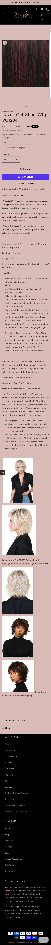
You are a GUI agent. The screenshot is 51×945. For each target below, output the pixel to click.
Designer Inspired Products (17, 793)
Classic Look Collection (15, 805)
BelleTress (9, 865)
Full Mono (9, 762)
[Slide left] (20, 106)
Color (4, 142)
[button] (36, 9)
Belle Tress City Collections (16, 811)
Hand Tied (9, 768)
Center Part (10, 750)
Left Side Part (11, 756)
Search (8, 744)
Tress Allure (10, 799)
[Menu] (3, 15)
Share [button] (7, 728)
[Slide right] (31, 106)
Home (7, 828)
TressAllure (9, 871)
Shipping (5, 130)
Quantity (5, 154)
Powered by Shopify (38, 942)
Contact (8, 787)
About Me (9, 781)
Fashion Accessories (13, 859)
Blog (7, 853)
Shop (7, 834)
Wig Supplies (10, 775)
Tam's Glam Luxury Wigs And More (22, 942)
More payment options (25, 183)
